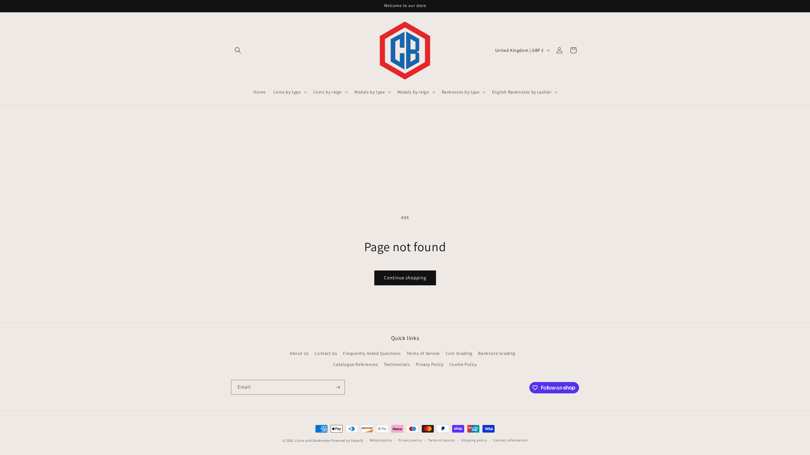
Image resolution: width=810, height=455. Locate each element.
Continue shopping (405, 278)
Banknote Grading (496, 353)
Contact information (510, 440)
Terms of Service (423, 353)
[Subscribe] (338, 387)
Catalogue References (355, 364)
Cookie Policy (463, 364)
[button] (238, 50)
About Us (299, 353)
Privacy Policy (429, 364)
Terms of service (441, 440)
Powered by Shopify (347, 440)
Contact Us (326, 353)
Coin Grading (459, 353)
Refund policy (381, 440)
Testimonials (397, 364)
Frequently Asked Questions (372, 353)
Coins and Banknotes (312, 440)
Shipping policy (474, 440)
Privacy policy (410, 440)
